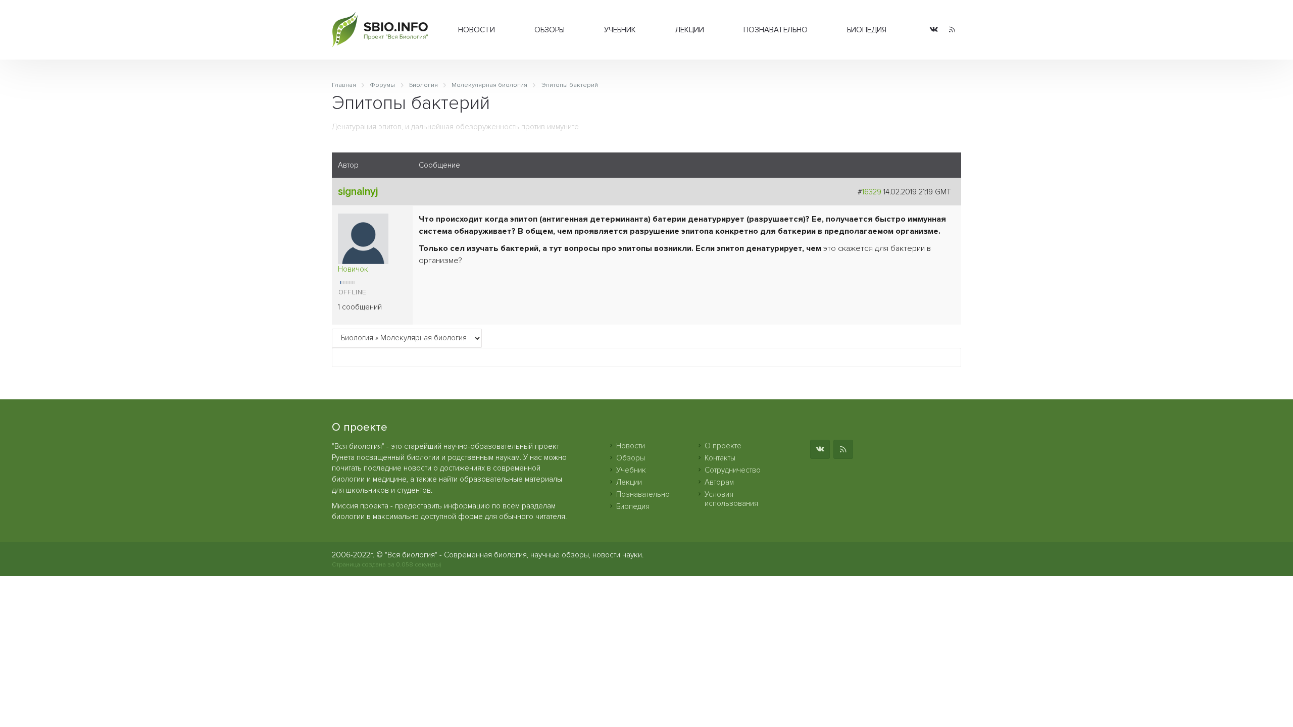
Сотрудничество (733, 470)
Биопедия (866, 29)
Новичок (353, 269)
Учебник (620, 29)
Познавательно (775, 29)
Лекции (689, 29)
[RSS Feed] (952, 30)
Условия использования (731, 499)
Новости (476, 29)
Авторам (719, 482)
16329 (871, 191)
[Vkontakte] (934, 30)
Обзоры (549, 29)
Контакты (720, 457)
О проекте (723, 445)
